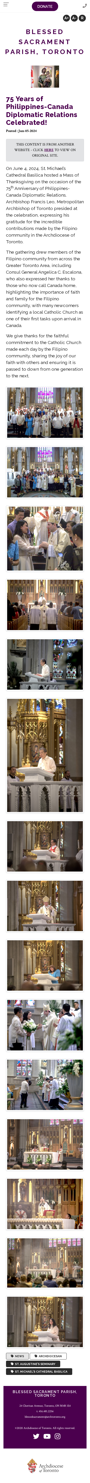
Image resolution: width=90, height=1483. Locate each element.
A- (74, 18)
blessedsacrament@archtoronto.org (45, 1417)
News (19, 1356)
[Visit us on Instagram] (57, 1437)
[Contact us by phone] (84, 6)
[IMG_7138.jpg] (45, 846)
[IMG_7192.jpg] (45, 1262)
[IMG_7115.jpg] (45, 604)
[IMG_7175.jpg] (45, 1144)
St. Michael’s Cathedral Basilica (40, 1371)
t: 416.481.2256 (45, 1411)
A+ (66, 18)
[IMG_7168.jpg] (45, 1024)
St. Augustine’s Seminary (34, 1363)
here (49, 150)
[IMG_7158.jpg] (45, 965)
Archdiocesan (49, 1356)
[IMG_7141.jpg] (45, 905)
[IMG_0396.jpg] (45, 472)
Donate (45, 6)
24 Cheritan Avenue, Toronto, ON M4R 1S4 (45, 1406)
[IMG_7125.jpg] (45, 755)
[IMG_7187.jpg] (45, 1203)
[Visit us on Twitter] (36, 1437)
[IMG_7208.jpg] (45, 1321)
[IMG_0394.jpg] (45, 412)
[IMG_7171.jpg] (45, 1084)
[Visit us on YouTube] (47, 1437)
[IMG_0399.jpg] (45, 538)
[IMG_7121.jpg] (45, 664)
